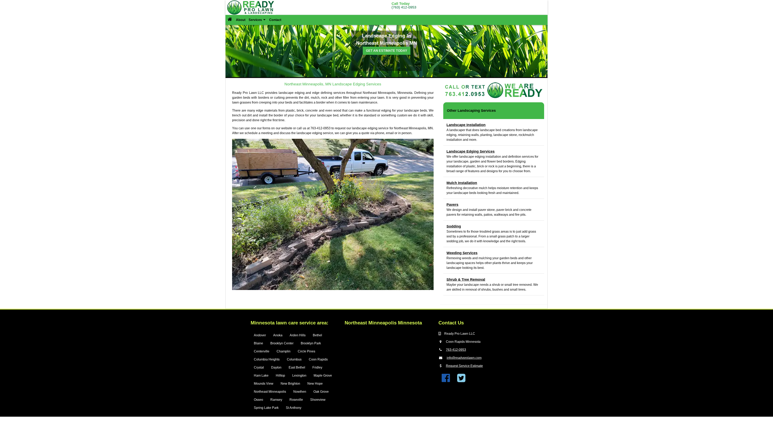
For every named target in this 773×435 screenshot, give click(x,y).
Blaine (258, 343)
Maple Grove (323, 375)
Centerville (261, 351)
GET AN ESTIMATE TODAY (386, 50)
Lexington (299, 375)
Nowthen (299, 391)
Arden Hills (298, 335)
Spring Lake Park (266, 407)
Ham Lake (261, 375)
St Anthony (293, 407)
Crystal (259, 367)
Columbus (294, 359)
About (240, 20)
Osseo (258, 399)
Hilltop (280, 375)
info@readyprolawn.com (464, 357)
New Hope (315, 383)
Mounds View (263, 383)
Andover (260, 335)
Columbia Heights (267, 359)
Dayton (276, 367)
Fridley (317, 367)
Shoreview (318, 399)
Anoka (277, 335)
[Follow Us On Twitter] (461, 380)
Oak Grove (321, 391)
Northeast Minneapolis (270, 391)
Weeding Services (461, 253)
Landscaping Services (477, 111)
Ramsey (276, 399)
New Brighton (290, 383)
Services (256, 20)
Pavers (452, 205)
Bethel (317, 335)
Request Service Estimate (464, 366)
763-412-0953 (456, 349)
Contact (275, 20)
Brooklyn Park (311, 343)
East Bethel (297, 367)
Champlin (283, 351)
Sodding (453, 226)
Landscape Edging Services (470, 151)
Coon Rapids (318, 359)
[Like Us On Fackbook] (445, 380)
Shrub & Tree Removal (465, 280)
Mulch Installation (461, 183)
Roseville (296, 399)
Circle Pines (306, 351)
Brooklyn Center (281, 343)
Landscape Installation (466, 125)
